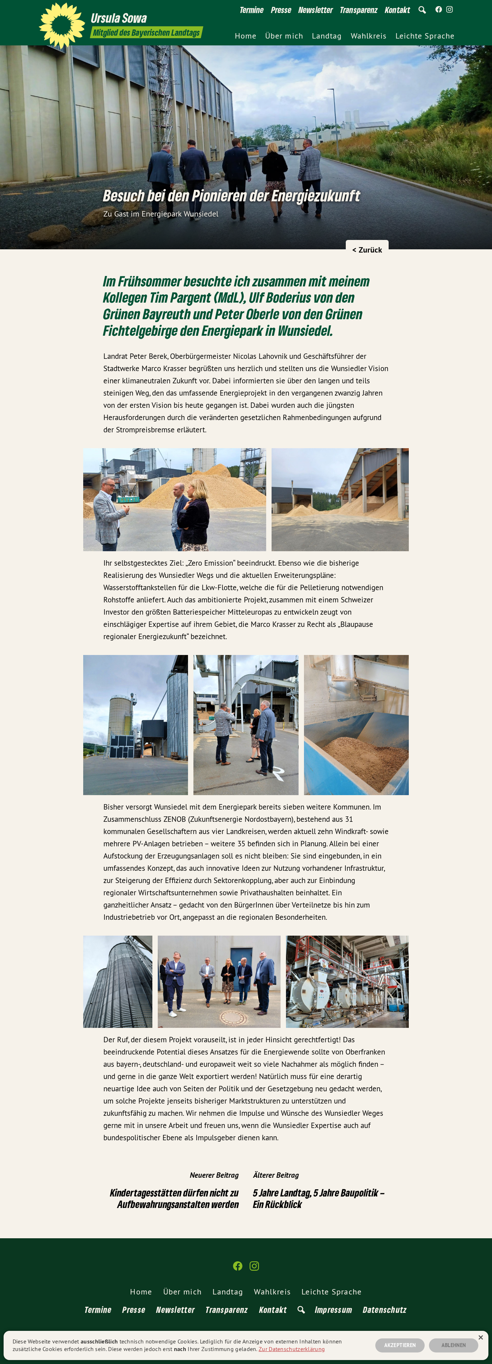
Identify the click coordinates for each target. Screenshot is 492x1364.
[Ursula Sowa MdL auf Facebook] (438, 9)
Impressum (334, 1309)
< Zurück (367, 249)
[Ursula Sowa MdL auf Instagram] (449, 9)
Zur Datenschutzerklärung (292, 1348)
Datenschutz (385, 1309)
